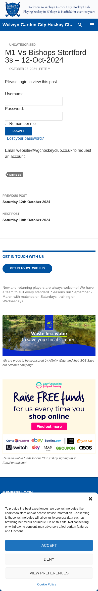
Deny (49, 559)
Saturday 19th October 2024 (26, 217)
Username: (15, 94)
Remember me (22, 123)
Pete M (44, 69)
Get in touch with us (27, 268)
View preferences (49, 573)
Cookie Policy (46, 584)
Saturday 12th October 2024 (26, 199)
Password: (14, 109)
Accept (49, 545)
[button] (90, 498)
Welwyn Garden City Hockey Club (38, 24)
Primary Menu (92, 25)
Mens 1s (15, 174)
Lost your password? (25, 138)
